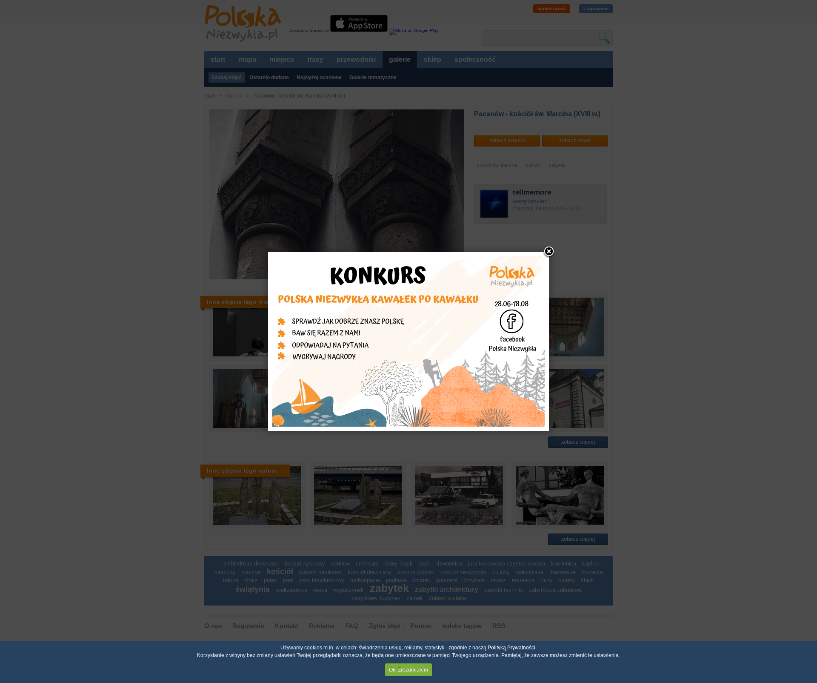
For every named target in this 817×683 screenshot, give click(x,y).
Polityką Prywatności (511, 648)
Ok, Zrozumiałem (408, 670)
